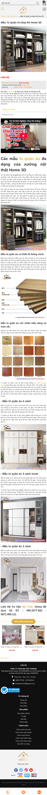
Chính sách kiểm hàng (23, 738)
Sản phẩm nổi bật (23, 713)
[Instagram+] (26, 770)
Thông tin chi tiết (8, 109)
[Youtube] (31, 770)
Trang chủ (23, 700)
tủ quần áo (10, 91)
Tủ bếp (23, 716)
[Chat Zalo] (39, 792)
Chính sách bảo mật (23, 729)
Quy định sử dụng (23, 744)
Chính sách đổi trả (23, 735)
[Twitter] (21, 770)
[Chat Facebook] (23, 792)
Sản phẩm (23, 706)
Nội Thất (27, 606)
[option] (12, 641)
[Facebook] (16, 770)
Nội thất (23, 719)
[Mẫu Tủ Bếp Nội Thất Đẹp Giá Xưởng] (24, 10)
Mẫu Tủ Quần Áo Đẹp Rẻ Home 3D (13, 647)
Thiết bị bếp (23, 722)
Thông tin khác (7, 114)
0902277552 (18, 87)
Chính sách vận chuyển (23, 732)
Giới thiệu (23, 703)
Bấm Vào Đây (24, 83)
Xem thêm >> (5, 658)
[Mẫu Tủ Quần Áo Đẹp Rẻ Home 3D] (12, 635)
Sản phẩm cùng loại (23, 621)
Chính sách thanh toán (23, 741)
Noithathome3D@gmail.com (25, 683)
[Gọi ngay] (8, 792)
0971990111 (28, 87)
